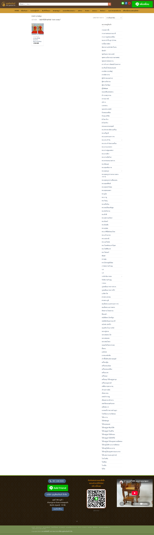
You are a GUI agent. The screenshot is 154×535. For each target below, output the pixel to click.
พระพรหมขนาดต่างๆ (108, 160)
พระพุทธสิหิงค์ (106, 183)
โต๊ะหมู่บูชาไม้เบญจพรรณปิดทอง (112, 441)
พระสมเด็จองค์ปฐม (108, 207)
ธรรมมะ (94, 11)
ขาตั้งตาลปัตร (106, 44)
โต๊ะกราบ (105, 417)
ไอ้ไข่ (103, 469)
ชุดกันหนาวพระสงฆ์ (108, 54)
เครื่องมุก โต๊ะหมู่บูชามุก (109, 379)
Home (17, 11)
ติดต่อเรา (102, 11)
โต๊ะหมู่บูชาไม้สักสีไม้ (108, 438)
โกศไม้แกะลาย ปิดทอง (109, 414)
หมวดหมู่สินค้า (35, 11)
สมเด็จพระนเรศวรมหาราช (110, 304)
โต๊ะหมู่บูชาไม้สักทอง (108, 434)
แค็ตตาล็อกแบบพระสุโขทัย (130, 11)
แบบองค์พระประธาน (69, 11)
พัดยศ (103, 256)
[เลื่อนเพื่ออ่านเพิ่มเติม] (77, 521)
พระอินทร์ (105, 221)
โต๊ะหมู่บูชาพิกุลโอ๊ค (108, 427)
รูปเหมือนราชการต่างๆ (109, 286)
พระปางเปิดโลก (107, 157)
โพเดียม (104, 462)
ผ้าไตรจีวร (105, 123)
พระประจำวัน (106, 140)
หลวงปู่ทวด (105, 331)
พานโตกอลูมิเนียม (107, 262)
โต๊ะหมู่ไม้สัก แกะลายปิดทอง (110, 444)
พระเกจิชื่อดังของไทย (108, 231)
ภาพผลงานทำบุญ (107, 266)
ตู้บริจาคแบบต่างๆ (107, 78)
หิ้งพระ (104, 348)
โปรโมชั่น (105, 458)
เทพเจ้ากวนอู (106, 396)
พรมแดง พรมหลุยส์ (108, 126)
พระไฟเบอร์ (105, 252)
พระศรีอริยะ (105, 204)
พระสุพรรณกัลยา (107, 218)
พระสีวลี (104, 214)
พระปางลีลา (105, 154)
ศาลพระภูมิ (105, 300)
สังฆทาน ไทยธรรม (107, 310)
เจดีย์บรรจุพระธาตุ (107, 386)
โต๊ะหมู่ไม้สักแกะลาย (108, 448)
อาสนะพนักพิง (106, 355)
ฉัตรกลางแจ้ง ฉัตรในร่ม (109, 47)
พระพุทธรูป (56, 11)
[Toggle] (121, 140)
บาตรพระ (105, 105)
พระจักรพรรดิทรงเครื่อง (109, 129)
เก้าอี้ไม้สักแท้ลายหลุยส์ (109, 359)
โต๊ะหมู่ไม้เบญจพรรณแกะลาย (111, 451)
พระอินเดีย (105, 225)
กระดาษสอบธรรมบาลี (109, 33)
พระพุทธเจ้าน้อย (107, 187)
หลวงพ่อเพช (105, 338)
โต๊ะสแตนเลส (106, 424)
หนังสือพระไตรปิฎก (108, 317)
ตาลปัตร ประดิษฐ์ (107, 71)
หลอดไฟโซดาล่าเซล (108, 345)
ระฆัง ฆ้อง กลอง (107, 276)
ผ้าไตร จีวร (105, 119)
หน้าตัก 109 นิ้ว (106, 324)
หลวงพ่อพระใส (106, 334)
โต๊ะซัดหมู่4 (105, 420)
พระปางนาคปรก (107, 147)
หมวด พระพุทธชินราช (114, 11)
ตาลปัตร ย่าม (106, 74)
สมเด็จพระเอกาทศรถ (108, 307)
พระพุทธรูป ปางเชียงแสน (109, 180)
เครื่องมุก (104, 376)
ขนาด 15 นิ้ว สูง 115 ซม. (109, 40)
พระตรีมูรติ (105, 133)
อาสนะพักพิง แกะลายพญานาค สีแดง (37, 39)
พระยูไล (104, 194)
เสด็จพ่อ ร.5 (105, 407)
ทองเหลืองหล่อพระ (108, 92)
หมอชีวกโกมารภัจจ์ (108, 328)
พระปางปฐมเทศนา (108, 150)
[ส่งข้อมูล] (109, 4)
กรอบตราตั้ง (105, 30)
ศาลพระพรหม (106, 297)
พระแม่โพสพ (106, 242)
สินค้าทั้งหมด (46, 11)
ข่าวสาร (87, 11)
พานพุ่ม (104, 259)
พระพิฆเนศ (105, 164)
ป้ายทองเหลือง (106, 112)
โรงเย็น (104, 465)
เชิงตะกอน (105, 393)
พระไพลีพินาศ (106, 249)
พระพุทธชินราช (107, 167)
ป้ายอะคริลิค (106, 116)
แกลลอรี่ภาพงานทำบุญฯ (109, 410)
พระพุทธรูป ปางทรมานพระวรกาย (110, 175)
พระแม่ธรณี (105, 238)
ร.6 (103, 269)
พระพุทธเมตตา (106, 190)
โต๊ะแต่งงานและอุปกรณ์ (109, 455)
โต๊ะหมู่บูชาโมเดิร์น (108, 431)
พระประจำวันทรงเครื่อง (109, 143)
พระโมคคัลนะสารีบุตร (109, 245)
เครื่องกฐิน (105, 362)
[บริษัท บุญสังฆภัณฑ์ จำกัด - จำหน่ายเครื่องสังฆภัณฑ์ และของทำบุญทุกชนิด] (8, 4)
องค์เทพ (104, 352)
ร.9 (103, 273)
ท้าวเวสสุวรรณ (106, 95)
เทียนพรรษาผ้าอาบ (108, 400)
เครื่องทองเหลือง (107, 369)
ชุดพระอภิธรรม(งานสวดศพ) (110, 57)
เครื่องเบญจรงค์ (106, 383)
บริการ (80, 11)
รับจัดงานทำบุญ (107, 280)
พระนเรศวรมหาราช (108, 136)
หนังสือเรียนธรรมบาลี (108, 321)
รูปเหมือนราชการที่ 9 (108, 290)
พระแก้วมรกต (106, 235)
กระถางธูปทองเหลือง (108, 37)
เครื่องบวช (105, 372)
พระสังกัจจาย (106, 211)
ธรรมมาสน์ (105, 98)
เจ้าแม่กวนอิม (106, 390)
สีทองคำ (104, 314)
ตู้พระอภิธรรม (106, 81)
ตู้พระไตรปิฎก (106, 85)
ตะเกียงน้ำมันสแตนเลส (109, 68)
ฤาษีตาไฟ (105, 293)
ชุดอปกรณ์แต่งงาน (107, 61)
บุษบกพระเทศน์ (106, 109)
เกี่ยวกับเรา (24, 11)
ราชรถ (104, 283)
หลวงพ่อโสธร (106, 341)
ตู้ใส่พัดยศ (105, 88)
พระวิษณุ (104, 200)
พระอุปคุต (105, 228)
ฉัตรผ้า (104, 50)
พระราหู (104, 197)
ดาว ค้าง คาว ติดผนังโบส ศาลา (111, 64)
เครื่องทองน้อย (106, 365)
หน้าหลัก (34, 19)
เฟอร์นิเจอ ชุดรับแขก (108, 403)
